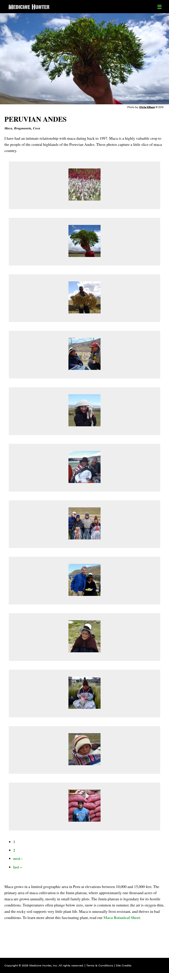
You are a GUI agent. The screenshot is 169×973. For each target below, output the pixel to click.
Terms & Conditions (99, 965)
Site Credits (123, 965)
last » (17, 867)
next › (18, 858)
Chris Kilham (147, 107)
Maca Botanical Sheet (121, 917)
